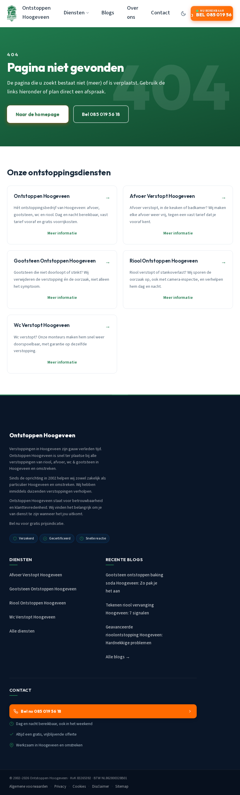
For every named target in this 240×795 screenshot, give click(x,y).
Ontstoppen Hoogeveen (36, 12)
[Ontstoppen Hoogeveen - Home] (11, 13)
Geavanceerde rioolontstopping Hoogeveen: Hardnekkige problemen (134, 635)
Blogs (107, 12)
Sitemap (121, 786)
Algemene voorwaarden (28, 786)
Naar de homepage (38, 114)
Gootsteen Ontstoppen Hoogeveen (42, 589)
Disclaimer (100, 786)
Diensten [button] (74, 12)
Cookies (79, 786)
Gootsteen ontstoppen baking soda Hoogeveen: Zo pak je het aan (134, 583)
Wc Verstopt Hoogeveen (32, 617)
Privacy (60, 786)
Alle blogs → (118, 657)
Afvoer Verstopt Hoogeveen (35, 575)
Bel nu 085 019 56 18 (41, 711)
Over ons (132, 12)
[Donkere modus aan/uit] (183, 13)
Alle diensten (22, 631)
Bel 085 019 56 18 (101, 114)
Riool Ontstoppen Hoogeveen (37, 603)
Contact (160, 12)
